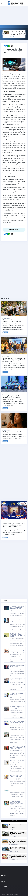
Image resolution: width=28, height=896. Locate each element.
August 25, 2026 (7, 394)
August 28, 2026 (7, 318)
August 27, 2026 (7, 356)
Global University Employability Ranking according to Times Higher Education (17, 762)
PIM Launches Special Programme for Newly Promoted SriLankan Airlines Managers (16, 803)
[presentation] (3, 33)
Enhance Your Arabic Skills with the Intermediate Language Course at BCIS (17, 707)
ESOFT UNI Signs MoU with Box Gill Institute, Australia (17, 666)
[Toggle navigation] (1, 3)
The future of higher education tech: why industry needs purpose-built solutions (17, 607)
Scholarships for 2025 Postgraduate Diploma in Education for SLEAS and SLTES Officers (17, 635)
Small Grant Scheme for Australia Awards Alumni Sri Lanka (16, 790)
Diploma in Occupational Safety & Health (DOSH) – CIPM (17, 776)
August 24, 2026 (7, 430)
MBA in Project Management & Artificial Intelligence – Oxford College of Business (17, 620)
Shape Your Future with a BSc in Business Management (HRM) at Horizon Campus (17, 650)
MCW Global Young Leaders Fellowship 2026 (16, 694)
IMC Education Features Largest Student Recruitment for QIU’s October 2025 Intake (17, 747)
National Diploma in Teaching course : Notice (17, 733)
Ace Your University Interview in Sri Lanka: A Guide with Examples (17, 679)
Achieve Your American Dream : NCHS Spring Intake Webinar (17, 722)
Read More (5, 332)
